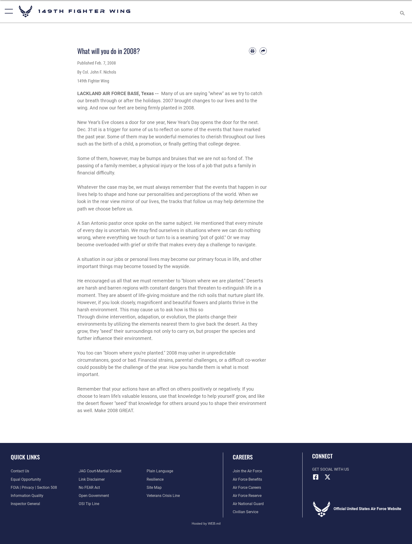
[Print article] (252, 50)
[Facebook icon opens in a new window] (315, 477)
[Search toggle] (403, 11)
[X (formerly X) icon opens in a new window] (327, 477)
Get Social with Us (330, 469)
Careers (243, 456)
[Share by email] (263, 50)
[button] (7, 11)
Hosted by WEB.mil (206, 523)
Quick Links (25, 456)
